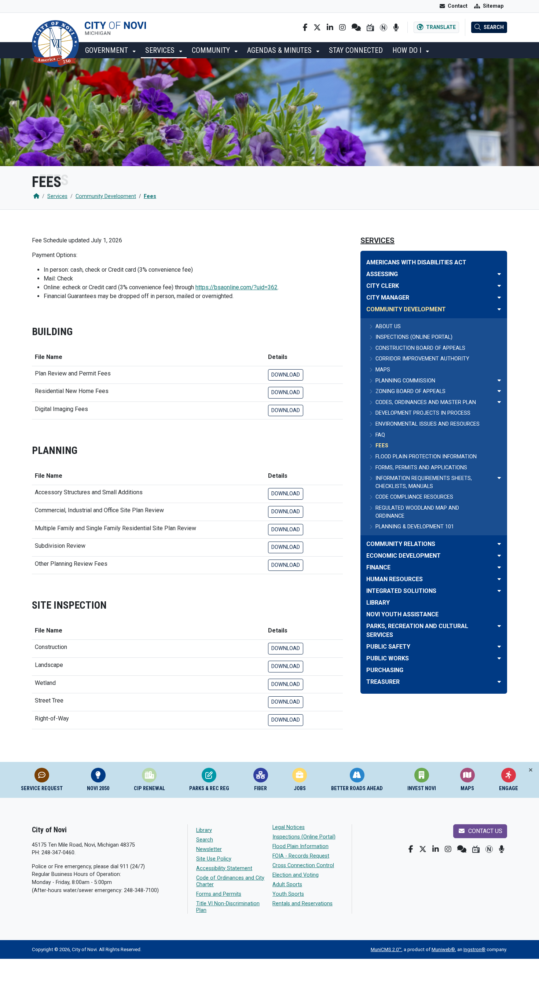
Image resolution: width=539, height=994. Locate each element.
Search (204, 840)
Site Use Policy (213, 859)
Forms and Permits (218, 894)
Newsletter (209, 849)
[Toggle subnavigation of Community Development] (499, 309)
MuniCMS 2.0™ (386, 949)
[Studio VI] (370, 27)
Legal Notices (288, 827)
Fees (150, 196)
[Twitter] (317, 27)
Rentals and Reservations (302, 904)
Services (160, 50)
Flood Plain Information (300, 846)
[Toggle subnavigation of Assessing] (499, 274)
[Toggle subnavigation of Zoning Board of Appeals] (499, 391)
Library (204, 830)
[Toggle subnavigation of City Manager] (499, 297)
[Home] (36, 196)
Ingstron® (474, 949)
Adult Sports (287, 884)
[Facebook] (305, 27)
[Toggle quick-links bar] (530, 770)
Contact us (484, 831)
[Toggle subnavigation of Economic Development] (499, 555)
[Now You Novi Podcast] (396, 27)
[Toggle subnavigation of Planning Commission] (499, 380)
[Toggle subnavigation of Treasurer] (499, 681)
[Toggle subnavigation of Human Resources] (499, 579)
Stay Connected (356, 50)
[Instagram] (342, 27)
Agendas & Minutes (280, 50)
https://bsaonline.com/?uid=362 (236, 287)
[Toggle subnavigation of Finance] (499, 567)
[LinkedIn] (330, 27)
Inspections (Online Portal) (304, 837)
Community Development (106, 196)
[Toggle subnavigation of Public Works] (499, 658)
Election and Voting (295, 875)
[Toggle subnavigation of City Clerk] (499, 285)
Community (212, 50)
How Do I (407, 50)
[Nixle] (356, 27)
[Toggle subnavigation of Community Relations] (499, 544)
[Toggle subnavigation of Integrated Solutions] (499, 591)
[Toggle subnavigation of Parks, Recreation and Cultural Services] (499, 626)
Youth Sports (288, 894)
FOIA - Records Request (300, 856)
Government (107, 50)
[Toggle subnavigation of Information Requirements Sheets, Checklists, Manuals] (499, 478)
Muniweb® (443, 949)
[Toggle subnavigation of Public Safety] (499, 646)
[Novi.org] (383, 27)
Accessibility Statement (224, 868)
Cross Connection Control (303, 865)
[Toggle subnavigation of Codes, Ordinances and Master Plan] (499, 402)
